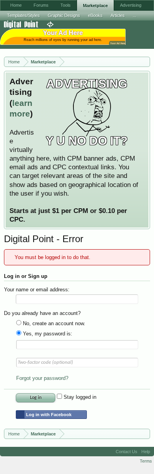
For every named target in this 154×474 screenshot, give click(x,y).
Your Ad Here (117, 43)
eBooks (95, 15)
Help (145, 451)
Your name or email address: (36, 290)
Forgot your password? (42, 378)
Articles (118, 15)
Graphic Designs (64, 15)
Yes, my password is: (46, 334)
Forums (41, 5)
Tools (65, 5)
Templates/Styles (23, 15)
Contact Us (126, 451)
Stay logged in (79, 397)
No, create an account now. (53, 323)
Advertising (130, 5)
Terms (146, 461)
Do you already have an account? (42, 313)
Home (16, 5)
